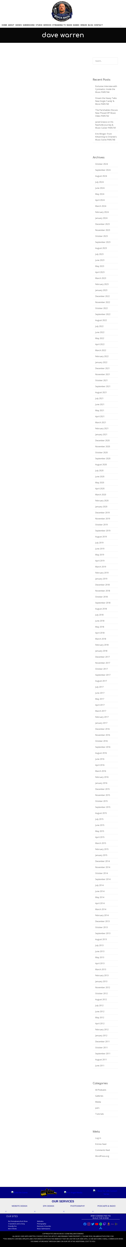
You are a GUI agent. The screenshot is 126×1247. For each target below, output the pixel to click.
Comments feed (102, 1150)
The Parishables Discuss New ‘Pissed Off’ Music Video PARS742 (106, 113)
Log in (98, 1138)
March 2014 (100, 909)
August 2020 (101, 464)
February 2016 (102, 777)
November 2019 (102, 518)
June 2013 (99, 951)
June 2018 (99, 620)
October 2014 (101, 873)
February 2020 (102, 500)
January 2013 (101, 981)
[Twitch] (119, 25)
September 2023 (102, 242)
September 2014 (102, 879)
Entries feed (100, 1144)
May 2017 (99, 699)
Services (47, 25)
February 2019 (102, 572)
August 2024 (101, 176)
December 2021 (102, 368)
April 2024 (99, 200)
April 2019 (99, 560)
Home (4, 25)
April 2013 (99, 963)
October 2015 (101, 801)
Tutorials (99, 1114)
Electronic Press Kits (44, 1226)
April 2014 (99, 903)
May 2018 (99, 626)
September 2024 (102, 170)
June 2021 (99, 404)
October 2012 (101, 993)
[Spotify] (110, 25)
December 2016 (102, 729)
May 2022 (99, 338)
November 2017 (102, 663)
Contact (98, 25)
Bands (76, 25)
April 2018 (99, 632)
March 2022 (100, 350)
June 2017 (99, 693)
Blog (90, 25)
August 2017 (101, 681)
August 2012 (101, 999)
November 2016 (102, 735)
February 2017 (102, 717)
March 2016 (100, 771)
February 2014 (102, 915)
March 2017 (100, 711)
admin (26, 71)
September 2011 (102, 1053)
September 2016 (102, 747)
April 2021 (99, 416)
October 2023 (101, 236)
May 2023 (99, 266)
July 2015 (99, 819)
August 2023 (101, 248)
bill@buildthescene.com (103, 1236)
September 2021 (102, 386)
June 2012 (99, 1011)
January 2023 (101, 290)
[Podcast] (115, 25)
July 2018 (99, 614)
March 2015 (100, 843)
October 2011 (101, 1047)
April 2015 (99, 837)
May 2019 (99, 554)
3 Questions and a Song (16, 1224)
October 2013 (101, 927)
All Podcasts (38, 71)
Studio (39, 25)
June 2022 (99, 332)
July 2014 (99, 885)
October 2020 (101, 452)
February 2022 (102, 356)
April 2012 (99, 1023)
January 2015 (101, 855)
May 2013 (99, 957)
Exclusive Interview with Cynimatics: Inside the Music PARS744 (106, 89)
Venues (83, 25)
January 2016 (101, 783)
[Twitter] (107, 25)
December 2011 (102, 1041)
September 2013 (102, 933)
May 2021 (99, 410)
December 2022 (102, 296)
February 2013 (102, 975)
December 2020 (102, 440)
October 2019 (101, 524)
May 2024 (99, 194)
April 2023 (99, 272)
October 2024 (101, 164)
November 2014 (102, 867)
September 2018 (102, 602)
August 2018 (101, 608)
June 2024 (99, 188)
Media (98, 1102)
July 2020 (99, 470)
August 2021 (101, 392)
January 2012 (101, 1035)
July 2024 (99, 182)
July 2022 (99, 326)
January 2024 (101, 218)
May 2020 (99, 482)
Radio (69, 25)
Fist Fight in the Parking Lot (28, 67)
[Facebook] (105, 25)
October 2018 (101, 596)
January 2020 (101, 506)
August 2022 (101, 320)
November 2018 (102, 590)
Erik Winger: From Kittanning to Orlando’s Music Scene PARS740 (106, 136)
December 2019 (102, 512)
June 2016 (99, 759)
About (11, 25)
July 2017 (99, 687)
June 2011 (99, 1065)
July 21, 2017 (14, 71)
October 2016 (101, 741)
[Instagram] (108, 25)
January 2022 (101, 362)
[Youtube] (111, 25)
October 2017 (101, 669)
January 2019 (101, 578)
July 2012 (99, 1005)
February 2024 (102, 212)
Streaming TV (59, 25)
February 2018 (102, 644)
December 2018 (102, 584)
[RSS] (113, 25)
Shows (18, 25)
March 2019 (100, 566)
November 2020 (102, 446)
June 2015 (99, 825)
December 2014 (102, 861)
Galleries (99, 1096)
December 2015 (102, 789)
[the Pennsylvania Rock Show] (62, 11)
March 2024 (100, 206)
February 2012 (102, 1029)
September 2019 (102, 530)
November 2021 (102, 374)
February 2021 (102, 428)
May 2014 (99, 897)
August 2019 (101, 536)
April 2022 (99, 344)
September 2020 (102, 458)
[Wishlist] (120, 25)
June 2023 (99, 260)
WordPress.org (102, 1156)
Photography (41, 1224)
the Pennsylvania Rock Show (17, 1221)
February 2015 (102, 849)
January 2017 (101, 723)
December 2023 (102, 224)
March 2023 (100, 278)
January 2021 (101, 434)
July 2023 (99, 254)
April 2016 (99, 765)
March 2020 (100, 494)
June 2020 (99, 476)
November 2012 (102, 987)
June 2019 (99, 548)
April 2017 (99, 705)
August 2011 (101, 1059)
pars (46, 71)
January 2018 (101, 651)
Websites (40, 1221)
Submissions (29, 25)
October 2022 (101, 308)
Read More (13, 95)
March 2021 (100, 422)
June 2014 (99, 891)
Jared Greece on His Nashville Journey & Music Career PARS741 (105, 125)
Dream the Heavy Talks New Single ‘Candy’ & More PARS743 (106, 101)
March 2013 (100, 969)
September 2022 (102, 314)
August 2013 (101, 939)
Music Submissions (43, 1229)
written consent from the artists (43, 1236)
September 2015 (102, 807)
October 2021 (101, 380)
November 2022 (102, 302)
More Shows (12, 1229)
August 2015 (101, 813)
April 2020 (99, 488)
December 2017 (102, 657)
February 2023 (102, 284)
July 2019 (99, 542)
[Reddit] (118, 25)
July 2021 (99, 398)
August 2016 (101, 753)
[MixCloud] (116, 25)
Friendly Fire (12, 1226)
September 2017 (102, 675)
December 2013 (102, 921)
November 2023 (102, 230)
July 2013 (99, 945)
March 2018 (100, 638)
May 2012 (99, 1017)
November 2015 (102, 795)
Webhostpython (44, 1239)
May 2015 (99, 831)
